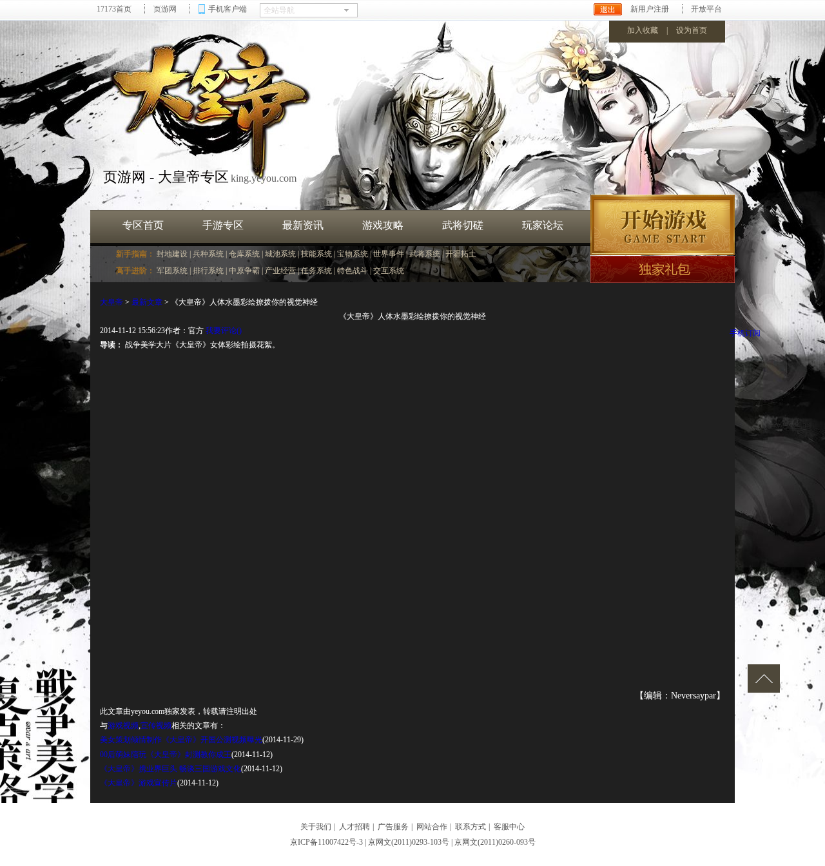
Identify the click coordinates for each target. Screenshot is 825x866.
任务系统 (316, 270)
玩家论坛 (542, 225)
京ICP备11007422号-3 (326, 842)
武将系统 (424, 253)
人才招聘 (354, 826)
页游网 (165, 9)
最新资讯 (303, 225)
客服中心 (509, 826)
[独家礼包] (662, 269)
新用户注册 (649, 9)
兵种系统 (208, 253)
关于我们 (315, 826)
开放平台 (706, 9)
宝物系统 (352, 253)
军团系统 (172, 270)
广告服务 (393, 826)
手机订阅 (745, 333)
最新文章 (146, 302)
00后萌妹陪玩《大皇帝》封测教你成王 (165, 754)
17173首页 (114, 9)
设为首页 (691, 30)
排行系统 (208, 270)
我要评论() (224, 330)
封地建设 (172, 253)
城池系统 (280, 253)
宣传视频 (156, 725)
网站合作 (431, 826)
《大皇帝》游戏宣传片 (138, 782)
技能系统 (316, 253)
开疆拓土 (460, 253)
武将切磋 (462, 225)
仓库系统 (244, 253)
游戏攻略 (382, 225)
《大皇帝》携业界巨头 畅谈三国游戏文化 (170, 768)
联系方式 (470, 826)
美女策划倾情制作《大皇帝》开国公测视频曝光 (181, 739)
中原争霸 (244, 270)
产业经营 (280, 270)
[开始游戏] (662, 225)
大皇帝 (111, 302)
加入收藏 (642, 30)
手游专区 (223, 225)
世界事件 (388, 253)
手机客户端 (227, 9)
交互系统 (388, 270)
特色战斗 (352, 270)
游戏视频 (123, 725)
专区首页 (143, 225)
